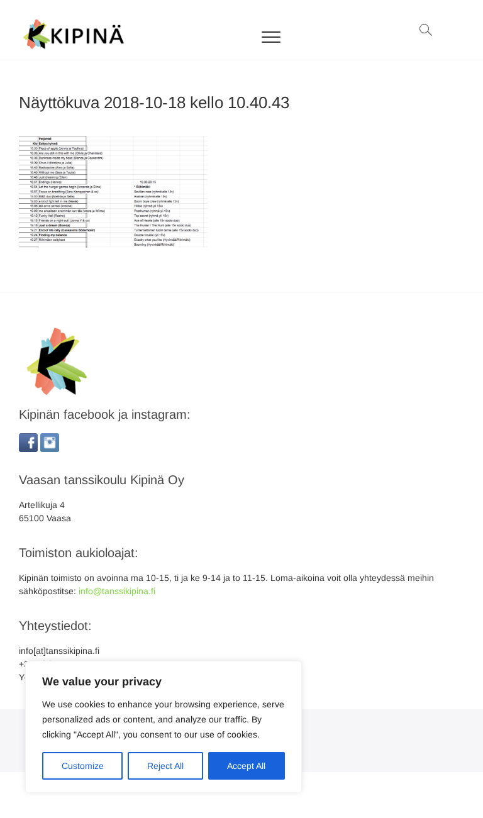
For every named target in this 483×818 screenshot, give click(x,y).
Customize (83, 766)
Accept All (246, 766)
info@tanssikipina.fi (117, 591)
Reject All (165, 766)
